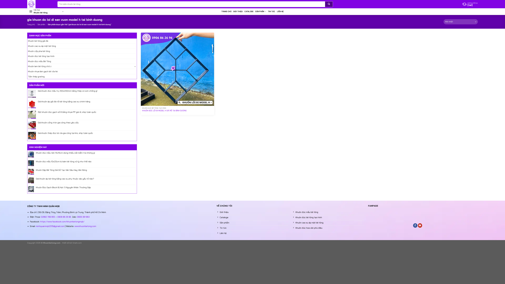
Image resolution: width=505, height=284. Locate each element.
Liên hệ (280, 11)
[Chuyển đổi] (135, 66)
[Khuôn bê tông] (40, 4)
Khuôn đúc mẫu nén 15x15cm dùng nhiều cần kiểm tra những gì (65, 153)
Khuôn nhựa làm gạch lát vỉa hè (43, 71)
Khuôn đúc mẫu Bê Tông (39, 61)
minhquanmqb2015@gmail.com (50, 226)
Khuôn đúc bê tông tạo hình (41, 56)
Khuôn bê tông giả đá (38, 41)
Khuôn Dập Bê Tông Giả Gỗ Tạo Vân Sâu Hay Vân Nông (61, 170)
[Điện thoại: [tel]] (470, 4)
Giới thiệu (238, 11)
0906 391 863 (83, 216)
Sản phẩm (259, 11)
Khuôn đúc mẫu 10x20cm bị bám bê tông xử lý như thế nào (63, 161)
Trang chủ (226, 11)
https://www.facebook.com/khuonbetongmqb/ (62, 221)
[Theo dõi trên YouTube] (420, 225)
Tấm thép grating (36, 76)
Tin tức (271, 11)
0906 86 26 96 (64, 216)
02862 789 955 (48, 216)
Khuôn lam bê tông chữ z (39, 66)
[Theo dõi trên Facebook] (415, 225)
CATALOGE (248, 11)
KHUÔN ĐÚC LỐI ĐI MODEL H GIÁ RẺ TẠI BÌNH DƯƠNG (164, 110)
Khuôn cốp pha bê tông (39, 51)
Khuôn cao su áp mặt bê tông (42, 46)
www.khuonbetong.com (85, 226)
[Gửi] (329, 4)
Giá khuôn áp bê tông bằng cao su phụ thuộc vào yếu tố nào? (65, 179)
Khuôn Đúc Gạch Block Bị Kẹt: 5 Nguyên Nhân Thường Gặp (63, 187)
